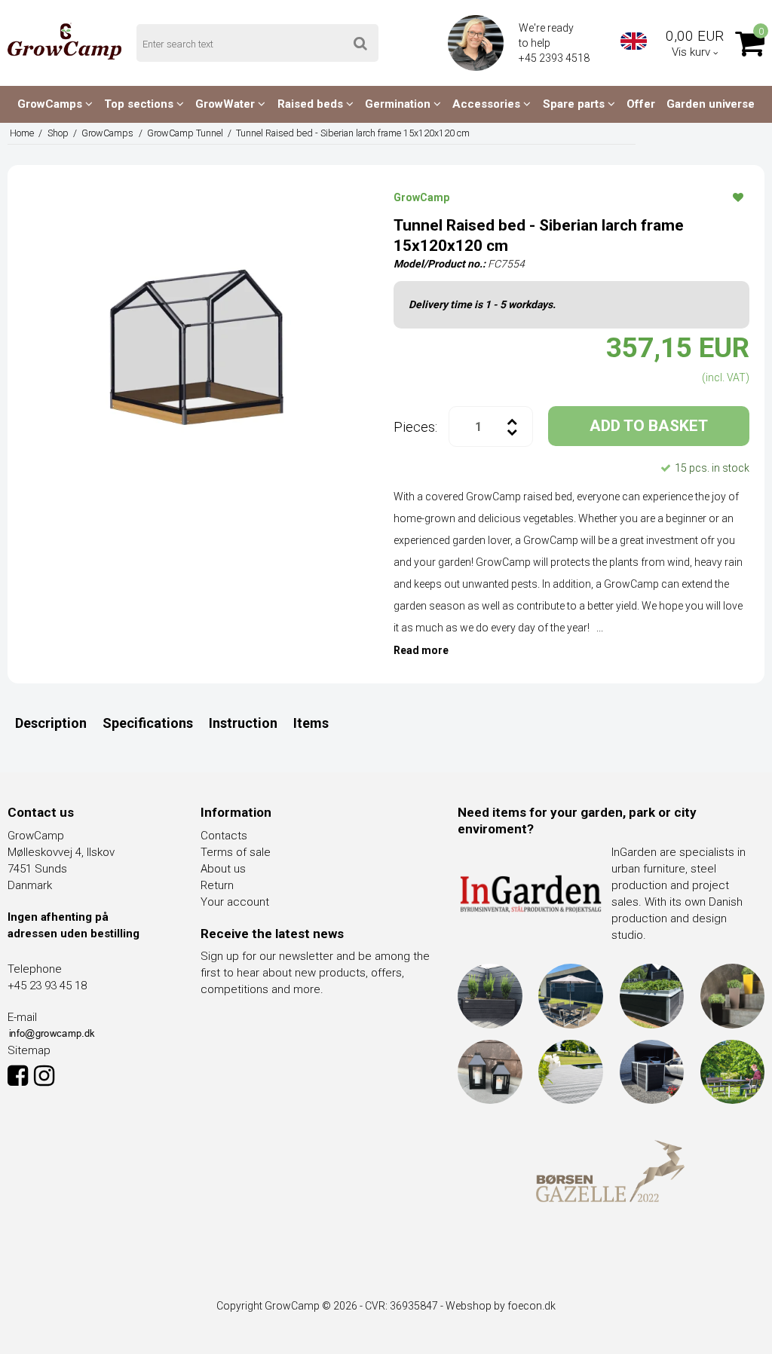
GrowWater (226, 104)
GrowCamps (51, 104)
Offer (640, 104)
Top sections (140, 104)
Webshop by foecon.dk (501, 1306)
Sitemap (29, 1050)
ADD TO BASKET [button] (649, 426)
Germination (399, 104)
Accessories (487, 104)
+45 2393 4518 (555, 58)
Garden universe (710, 104)
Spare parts (575, 104)
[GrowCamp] (64, 41)
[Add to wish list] (738, 196)
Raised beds (311, 104)
